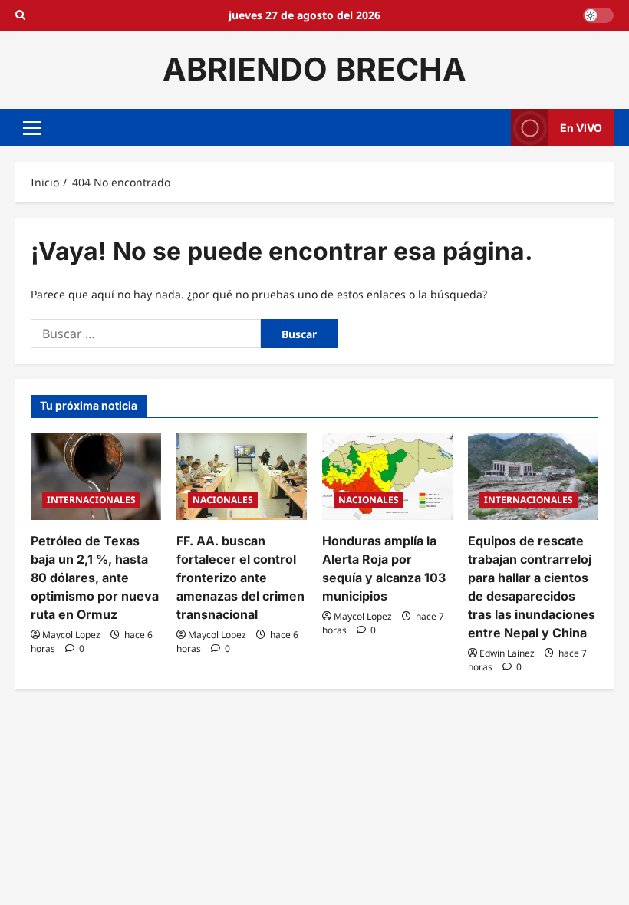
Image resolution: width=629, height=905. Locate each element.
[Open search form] (20, 15)
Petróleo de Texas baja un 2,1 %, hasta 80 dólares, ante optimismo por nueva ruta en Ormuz (95, 577)
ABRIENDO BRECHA (314, 69)
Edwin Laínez (507, 653)
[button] (31, 127)
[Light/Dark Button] (598, 15)
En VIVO (581, 126)
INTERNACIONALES (91, 499)
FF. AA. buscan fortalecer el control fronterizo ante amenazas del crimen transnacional (240, 577)
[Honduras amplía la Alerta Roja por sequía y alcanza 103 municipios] (387, 476)
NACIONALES (223, 499)
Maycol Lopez (71, 634)
